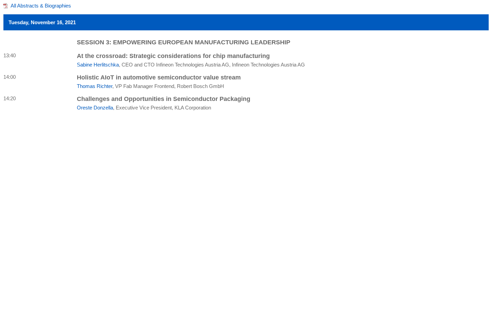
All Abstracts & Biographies (41, 6)
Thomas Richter (94, 86)
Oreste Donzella (95, 107)
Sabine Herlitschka (98, 65)
